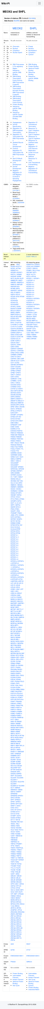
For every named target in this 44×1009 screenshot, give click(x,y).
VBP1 (22, 890)
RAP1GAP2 (19, 727)
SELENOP (14, 768)
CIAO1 (19, 357)
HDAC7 (20, 477)
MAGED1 (14, 601)
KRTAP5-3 (14, 569)
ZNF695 (13, 938)
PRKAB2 (19, 701)
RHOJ (21, 737)
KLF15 (33, 274)
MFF (20, 611)
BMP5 (18, 312)
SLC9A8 (21, 786)
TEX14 (21, 830)
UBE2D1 (13, 876)
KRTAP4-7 (14, 565)
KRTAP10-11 (15, 537)
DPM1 (13, 407)
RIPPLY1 (18, 739)
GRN (12, 473)
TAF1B (17, 820)
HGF (18, 481)
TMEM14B (14, 838)
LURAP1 (29, 314)
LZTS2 (34, 314)
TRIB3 (28, 334)
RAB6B (18, 723)
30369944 (16, 220)
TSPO (13, 862)
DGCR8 (18, 395)
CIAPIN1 (13, 359)
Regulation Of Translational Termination (32, 124)
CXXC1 (18, 385)
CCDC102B (18, 334)
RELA (17, 735)
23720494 (16, 198)
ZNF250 (13, 920)
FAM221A (20, 435)
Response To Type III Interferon (34, 137)
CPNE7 (13, 373)
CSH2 (17, 377)
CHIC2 (17, 353)
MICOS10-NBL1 (16, 613)
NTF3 (17, 655)
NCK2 (18, 641)
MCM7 (13, 607)
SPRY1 (13, 802)
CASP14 (19, 332)
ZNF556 (13, 930)
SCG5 (19, 760)
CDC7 (18, 342)
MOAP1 (18, 619)
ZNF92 (13, 940)
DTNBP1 (29, 270)
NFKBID (18, 647)
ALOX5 (17, 278)
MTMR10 (19, 631)
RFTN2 (21, 735)
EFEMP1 (14, 415)
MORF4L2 (14, 623)
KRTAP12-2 (14, 549)
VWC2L (18, 896)
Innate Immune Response (33, 153)
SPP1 (12, 800)
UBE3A (13, 878)
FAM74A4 (20, 439)
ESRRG (13, 429)
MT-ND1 (19, 629)
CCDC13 (13, 336)
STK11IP (14, 810)
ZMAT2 (13, 914)
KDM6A (13, 523)
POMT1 (20, 697)
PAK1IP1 (19, 671)
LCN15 (18, 587)
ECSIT (28, 256)
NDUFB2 (20, 643)
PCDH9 (13, 677)
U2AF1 (13, 874)
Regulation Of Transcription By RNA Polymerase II (18, 137)
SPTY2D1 (19, 804)
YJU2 (12, 906)
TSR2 (17, 862)
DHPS (13, 397)
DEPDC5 (13, 393)
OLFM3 (18, 661)
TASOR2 (13, 822)
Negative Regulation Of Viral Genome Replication (32, 147)
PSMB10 (13, 711)
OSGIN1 (20, 665)
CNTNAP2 (19, 365)
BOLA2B (19, 316)
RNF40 (18, 743)
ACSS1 (13, 268)
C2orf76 (13, 328)
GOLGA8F (14, 467)
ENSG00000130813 (32, 956)
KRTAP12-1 (14, 547)
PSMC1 (13, 713)
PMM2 (18, 689)
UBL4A (18, 878)
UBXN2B (19, 880)
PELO (22, 681)
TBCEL (13, 824)
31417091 (16, 190)
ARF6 (18, 288)
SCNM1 (18, 762)
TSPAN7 (21, 860)
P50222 (13, 962)
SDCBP (18, 764)
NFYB (13, 649)
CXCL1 (13, 383)
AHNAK (19, 274)
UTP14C (18, 886)
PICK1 (13, 685)
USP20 (21, 884)
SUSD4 (13, 818)
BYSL (12, 322)
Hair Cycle (16, 985)
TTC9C (18, 866)
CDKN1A (13, 349)
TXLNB (18, 870)
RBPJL (13, 733)
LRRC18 (13, 593)
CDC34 (13, 342)
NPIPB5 (13, 653)
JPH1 (17, 515)
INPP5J (17, 505)
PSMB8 (19, 711)
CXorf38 (13, 385)
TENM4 (28, 330)
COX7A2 (18, 369)
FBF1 (12, 443)
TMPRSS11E (15, 842)
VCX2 (12, 892)
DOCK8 (13, 405)
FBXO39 (13, 445)
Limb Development (17, 163)
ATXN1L (13, 306)
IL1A (16, 503)
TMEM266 (14, 840)
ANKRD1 (13, 282)
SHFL (33, 28)
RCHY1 (18, 733)
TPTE (12, 846)
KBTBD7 (13, 519)
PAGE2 (19, 669)
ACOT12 (18, 266)
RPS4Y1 (13, 749)
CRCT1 (13, 375)
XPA (17, 904)
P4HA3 (18, 667)
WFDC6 (18, 902)
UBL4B (13, 880)
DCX (12, 391)
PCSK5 (18, 677)
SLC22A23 (18, 776)
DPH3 (22, 405)
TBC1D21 (20, 822)
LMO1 (13, 591)
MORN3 (20, 623)
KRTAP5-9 (14, 573)
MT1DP (13, 631)
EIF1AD (18, 417)
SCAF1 (18, 757)
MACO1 (20, 599)
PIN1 (17, 685)
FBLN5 (22, 443)
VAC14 (13, 890)
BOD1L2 (18, 314)
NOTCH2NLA (30, 322)
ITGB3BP (14, 513)
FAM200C (20, 433)
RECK (13, 735)
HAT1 (16, 477)
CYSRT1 (20, 389)
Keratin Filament (18, 979)
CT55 (19, 379)
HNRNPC (14, 487)
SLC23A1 (14, 778)
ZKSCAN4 (21, 912)
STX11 (18, 812)
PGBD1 (13, 683)
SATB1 (13, 757)
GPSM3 (13, 471)
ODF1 (18, 657)
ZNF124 (13, 916)
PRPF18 (19, 707)
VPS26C (21, 894)
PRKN (18, 705)
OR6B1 (18, 663)
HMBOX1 (14, 485)
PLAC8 (13, 687)
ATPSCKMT (15, 304)
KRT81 (18, 531)
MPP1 (16, 625)
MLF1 (22, 615)
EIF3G (13, 419)
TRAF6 (13, 848)
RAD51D (19, 725)
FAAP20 (19, 431)
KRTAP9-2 (15, 575)
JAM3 (12, 515)
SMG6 (20, 790)
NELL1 (13, 647)
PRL (21, 705)
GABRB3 (14, 453)
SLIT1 (13, 788)
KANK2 (21, 515)
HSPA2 (19, 495)
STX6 (17, 814)
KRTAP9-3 (14, 577)
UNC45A (19, 882)
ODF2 (22, 657)
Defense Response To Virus (32, 158)
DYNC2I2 (19, 409)
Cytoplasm (16, 50)
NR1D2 (18, 653)
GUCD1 (19, 475)
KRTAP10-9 (14, 545)
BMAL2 (13, 312)
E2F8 (12, 413)
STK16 (19, 810)
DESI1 (19, 393)
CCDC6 (13, 338)
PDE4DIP (29, 324)
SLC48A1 (14, 784)
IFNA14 (17, 499)
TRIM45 (13, 854)
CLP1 (12, 363)
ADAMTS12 (14, 270)
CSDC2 (18, 375)
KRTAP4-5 (15, 563)
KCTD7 (13, 521)
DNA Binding (17, 96)
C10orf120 (18, 322)
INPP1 (13, 505)
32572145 (16, 240)
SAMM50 (14, 755)
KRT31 (28, 276)
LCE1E (13, 585)
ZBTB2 (18, 908)
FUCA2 (13, 451)
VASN (18, 890)
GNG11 (13, 461)
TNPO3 (13, 844)
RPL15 (22, 745)
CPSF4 (18, 373)
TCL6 (12, 830)
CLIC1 (18, 361)
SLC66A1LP (15, 786)
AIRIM (19, 276)
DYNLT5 (19, 411)
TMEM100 (18, 836)
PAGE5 (13, 671)
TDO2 (16, 830)
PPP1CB (13, 699)
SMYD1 (13, 792)
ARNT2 (17, 292)
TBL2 (17, 824)
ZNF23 (13, 918)
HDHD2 (13, 479)
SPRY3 (13, 804)
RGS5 (17, 737)
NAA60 (18, 637)
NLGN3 (17, 649)
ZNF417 (13, 926)
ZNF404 (13, 924)
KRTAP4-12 (14, 559)
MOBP (13, 621)
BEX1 (19, 310)
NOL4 (12, 651)
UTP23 (13, 888)
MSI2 (20, 627)
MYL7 (12, 635)
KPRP (18, 529)
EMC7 (21, 421)
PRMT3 (13, 707)
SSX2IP (29, 328)
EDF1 (16, 413)
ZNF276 (18, 920)
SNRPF (18, 792)
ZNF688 (13, 936)
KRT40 (33, 276)
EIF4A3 (17, 419)
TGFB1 (18, 832)
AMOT (20, 280)
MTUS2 (28, 320)
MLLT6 (13, 617)
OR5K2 (13, 663)
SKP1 (12, 776)
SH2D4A (13, 772)
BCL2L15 (14, 310)
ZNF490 (13, 928)
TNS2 (32, 332)
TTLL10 (13, 868)
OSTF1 (13, 667)
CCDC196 (20, 336)
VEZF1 (20, 892)
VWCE (13, 898)
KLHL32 (17, 527)
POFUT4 (13, 693)
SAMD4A (18, 753)
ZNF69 (18, 936)
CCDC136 (29, 266)
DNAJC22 (14, 403)
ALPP (22, 278)
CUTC (19, 381)
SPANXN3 (14, 796)
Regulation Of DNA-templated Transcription (18, 130)
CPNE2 (13, 371)
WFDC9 (13, 904)
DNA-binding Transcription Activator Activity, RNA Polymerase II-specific (18, 90)
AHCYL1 (13, 274)
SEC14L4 (14, 766)
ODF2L (13, 659)
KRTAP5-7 (29, 308)
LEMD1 (13, 589)
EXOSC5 (13, 431)
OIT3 (21, 659)
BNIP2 (13, 314)
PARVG (13, 675)
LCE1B (16, 583)
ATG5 (17, 296)
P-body (30, 46)
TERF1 (34, 330)
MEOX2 (17, 28)
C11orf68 (20, 324)
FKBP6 (20, 447)
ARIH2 (20, 290)
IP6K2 (13, 509)
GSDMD (17, 473)
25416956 (32, 18)
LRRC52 (13, 595)
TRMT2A (20, 858)
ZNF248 (18, 918)
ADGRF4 (13, 272)
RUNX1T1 (14, 751)
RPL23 (13, 747)
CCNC (13, 340)
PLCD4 (13, 689)
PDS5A (17, 681)
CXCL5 (18, 383)
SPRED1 (18, 800)
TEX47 (13, 832)
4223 (12, 944)
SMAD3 (17, 788)
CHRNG (19, 355)
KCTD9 (18, 521)
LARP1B (20, 581)
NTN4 (21, 655)
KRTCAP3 (15, 579)
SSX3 (18, 806)
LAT (12, 583)
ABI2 (18, 264)
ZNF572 (13, 932)
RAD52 (13, 727)
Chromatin (16, 46)
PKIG (21, 685)
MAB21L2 (14, 599)
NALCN (13, 639)
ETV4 (18, 429)
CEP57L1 (14, 351)
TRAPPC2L (19, 848)
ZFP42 (19, 910)
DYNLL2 (13, 411)
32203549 (21, 202)
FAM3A (13, 437)
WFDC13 (18, 900)
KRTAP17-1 (30, 296)
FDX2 (12, 447)
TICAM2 (17, 834)
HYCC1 (18, 497)
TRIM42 (18, 852)
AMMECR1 (14, 280)
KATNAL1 (18, 517)
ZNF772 (18, 938)
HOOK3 (18, 489)
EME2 (16, 423)
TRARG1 (13, 850)
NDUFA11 (14, 643)
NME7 (22, 649)
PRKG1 (13, 705)
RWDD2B (21, 751)
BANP (19, 308)
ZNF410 (18, 924)
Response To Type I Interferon (33, 129)
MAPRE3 (14, 605)
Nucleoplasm (32, 50)
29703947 (16, 234)
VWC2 (28, 338)
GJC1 (17, 457)
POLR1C (13, 695)
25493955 (16, 226)
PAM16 (13, 673)
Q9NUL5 (29, 962)
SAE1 (12, 753)
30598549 (16, 212)
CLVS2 (17, 363)
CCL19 (18, 338)
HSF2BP (29, 272)
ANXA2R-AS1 (15, 286)
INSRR (13, 507)
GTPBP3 (13, 475)
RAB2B (19, 721)
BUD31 (19, 320)
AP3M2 (13, 288)
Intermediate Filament (17, 976)
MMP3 (13, 619)
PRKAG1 (14, 703)
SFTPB (13, 770)
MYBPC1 (17, 633)
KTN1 (21, 579)
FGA (16, 447)
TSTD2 (19, 864)
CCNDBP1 (36, 266)
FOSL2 (13, 449)
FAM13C (13, 433)
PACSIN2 (14, 669)
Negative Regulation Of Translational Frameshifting (32, 169)
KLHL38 (13, 529)
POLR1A (20, 693)
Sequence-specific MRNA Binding (33, 78)
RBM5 (18, 731)
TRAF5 (17, 846)
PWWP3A (20, 717)
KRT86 (18, 533)
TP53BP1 (19, 844)
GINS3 (13, 457)
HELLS (18, 479)
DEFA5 (20, 391)
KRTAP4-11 (14, 557)
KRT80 (13, 531)
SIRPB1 (19, 774)
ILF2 (20, 503)
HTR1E (13, 497)
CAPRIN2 (20, 330)
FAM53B (19, 437)
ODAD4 (13, 657)
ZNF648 (18, 934)
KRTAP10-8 (14, 543)
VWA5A (13, 896)
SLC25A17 (14, 780)
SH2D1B (19, 770)
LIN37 (18, 589)
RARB (13, 729)
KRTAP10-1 (14, 535)
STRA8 (13, 812)
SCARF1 (13, 760)
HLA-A (13, 483)
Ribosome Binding (31, 73)
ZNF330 (18, 922)
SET (19, 768)
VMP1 (16, 894)
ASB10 (13, 294)
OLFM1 (13, 661)
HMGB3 (19, 485)
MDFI (17, 607)
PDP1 (12, 681)
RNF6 (17, 745)
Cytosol (30, 54)
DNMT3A (20, 403)
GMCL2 (13, 459)
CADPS (37, 264)
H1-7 (12, 477)
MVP (12, 633)
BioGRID (17, 21)
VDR (16, 892)
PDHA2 (18, 679)
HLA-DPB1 (18, 483)
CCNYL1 (18, 340)
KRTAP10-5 (14, 541)
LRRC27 (19, 593)
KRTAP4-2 (14, 561)
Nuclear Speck (17, 52)
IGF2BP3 (14, 501)
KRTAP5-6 (15, 571)
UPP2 (12, 884)
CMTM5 (13, 365)
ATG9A (22, 296)
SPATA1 (20, 796)
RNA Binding (32, 64)
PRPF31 (13, 709)
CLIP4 (22, 361)
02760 (13, 950)
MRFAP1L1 (14, 627)
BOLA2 (13, 316)
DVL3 (34, 270)
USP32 (13, 886)
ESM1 (13, 427)
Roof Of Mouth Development (17, 159)
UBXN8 (13, 882)
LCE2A (18, 585)
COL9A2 (18, 367)
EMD (12, 423)
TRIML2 (13, 856)
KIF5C (17, 525)
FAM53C (13, 439)
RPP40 (17, 747)
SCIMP (13, 762)
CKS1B (13, 361)
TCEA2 (13, 828)
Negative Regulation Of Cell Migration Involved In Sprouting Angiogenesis (17, 175)
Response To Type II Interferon (34, 133)
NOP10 (17, 651)
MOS (12, 625)
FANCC (13, 441)
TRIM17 (19, 850)
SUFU (19, 816)
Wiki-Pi (5, 3)
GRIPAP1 (19, 471)
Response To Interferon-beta (33, 141)
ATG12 (18, 294)
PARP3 (18, 673)
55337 (28, 944)
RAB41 (13, 723)
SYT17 (13, 820)
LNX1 (17, 591)
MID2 (12, 615)
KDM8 (18, 523)
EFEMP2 (20, 415)
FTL (22, 449)
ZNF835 (33, 338)
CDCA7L (13, 344)
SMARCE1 (14, 790)
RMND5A (14, 741)
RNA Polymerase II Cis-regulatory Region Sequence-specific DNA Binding (18, 69)
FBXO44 (19, 445)
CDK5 (17, 347)
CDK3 (12, 347)
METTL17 (20, 609)
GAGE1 (19, 453)
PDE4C (13, 679)
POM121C (14, 697)
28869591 (16, 210)
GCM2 (19, 455)
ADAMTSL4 (30, 264)
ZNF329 (13, 922)
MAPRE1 (21, 603)
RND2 (19, 741)
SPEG (13, 798)
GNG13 (18, 461)
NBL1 (17, 639)
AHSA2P (13, 276)
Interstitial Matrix (33, 989)
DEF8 (16, 391)
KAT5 (12, 517)
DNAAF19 (14, 401)
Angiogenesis (17, 122)
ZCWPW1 (14, 910)
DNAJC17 (21, 401)
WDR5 (13, 900)
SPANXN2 (14, 794)
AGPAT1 (20, 272)
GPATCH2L (14, 469)
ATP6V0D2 (14, 300)
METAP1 (13, 609)
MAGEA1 (29, 316)
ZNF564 (18, 930)
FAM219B (14, 435)
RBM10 (13, 731)
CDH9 (19, 344)
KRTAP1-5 (31, 280)
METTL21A (14, 611)
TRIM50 (18, 854)
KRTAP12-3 (14, 551)
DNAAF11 (19, 399)
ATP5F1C (14, 298)
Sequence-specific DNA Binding (17, 108)
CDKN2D (20, 349)
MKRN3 (17, 615)
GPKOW (21, 469)
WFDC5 (13, 902)
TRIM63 (34, 336)
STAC (12, 808)
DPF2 (18, 405)
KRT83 (13, 533)
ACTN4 (18, 268)
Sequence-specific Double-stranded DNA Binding (18, 115)
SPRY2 (18, 802)
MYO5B (17, 635)
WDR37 (17, 898)
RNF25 (13, 743)
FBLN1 (17, 443)
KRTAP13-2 (14, 555)
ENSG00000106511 (17, 956)
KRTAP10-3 (14, 539)
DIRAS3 (17, 397)
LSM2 (18, 595)
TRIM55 (29, 336)
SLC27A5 (21, 782)
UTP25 (18, 888)
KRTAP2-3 (29, 298)
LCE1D (21, 583)
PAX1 (18, 675)
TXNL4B (17, 872)
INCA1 (28, 274)
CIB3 (18, 359)
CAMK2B (14, 330)
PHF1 (18, 683)
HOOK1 (13, 489)
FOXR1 (18, 449)
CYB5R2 (13, 387)
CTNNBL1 (14, 381)
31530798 (16, 246)
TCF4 (34, 328)
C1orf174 (13, 326)
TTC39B (13, 866)
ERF (19, 425)
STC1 (17, 808)
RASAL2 (18, 729)
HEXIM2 (13, 481)
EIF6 (16, 421)
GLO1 (21, 457)
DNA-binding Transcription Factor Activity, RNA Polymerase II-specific (18, 80)
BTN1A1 (13, 320)
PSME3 (18, 715)
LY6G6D (19, 597)
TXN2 (12, 872)
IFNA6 (22, 499)
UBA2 (17, 874)
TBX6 (18, 826)
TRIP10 (18, 856)
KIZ (21, 525)
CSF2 (12, 377)
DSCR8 (22, 407)
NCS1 (22, 641)
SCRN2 (13, 764)
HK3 (21, 481)
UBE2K (19, 876)
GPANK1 (21, 467)
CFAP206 (20, 351)
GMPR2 (18, 459)
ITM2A (19, 513)
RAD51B (13, 725)
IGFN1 (19, 501)
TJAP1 (13, 836)
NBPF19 (34, 320)
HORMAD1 (14, 491)
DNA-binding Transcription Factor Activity (17, 100)
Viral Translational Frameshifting (34, 163)
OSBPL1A (14, 665)
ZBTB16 (13, 908)
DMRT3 (13, 399)
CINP (22, 359)
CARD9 (13, 332)
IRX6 (18, 511)
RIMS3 (13, 739)
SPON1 (17, 798)
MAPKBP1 (14, 603)
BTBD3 (13, 318)
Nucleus (15, 48)
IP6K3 (17, 509)
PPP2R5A (29, 326)
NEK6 (19, 645)
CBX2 (12, 334)
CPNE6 (18, 371)
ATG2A (13, 296)
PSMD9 (13, 715)
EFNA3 (13, 417)
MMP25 (21, 617)
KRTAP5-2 (16, 567)
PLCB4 (18, 687)
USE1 (17, 884)
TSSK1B (13, 864)
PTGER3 (13, 717)
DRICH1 (35, 268)
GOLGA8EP (15, 465)
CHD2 (12, 353)
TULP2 (18, 868)
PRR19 (19, 709)
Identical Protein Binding (33, 69)
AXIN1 (18, 306)
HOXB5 (20, 491)
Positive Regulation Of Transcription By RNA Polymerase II (18, 152)
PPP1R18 (20, 699)
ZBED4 (17, 906)
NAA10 (13, 637)
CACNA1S (19, 328)
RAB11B (13, 721)
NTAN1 (13, 655)
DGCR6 (13, 395)
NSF (22, 653)
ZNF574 (18, 932)
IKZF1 (13, 503)
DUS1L (13, 409)
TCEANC (19, 828)
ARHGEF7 (14, 290)
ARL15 (13, 292)
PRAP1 (13, 701)
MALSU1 (20, 601)
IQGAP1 (13, 511)
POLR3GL (20, 695)
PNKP (13, 691)
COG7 (13, 367)
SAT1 (19, 755)
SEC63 (19, 766)
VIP (12, 894)
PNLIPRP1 (18, 691)
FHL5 (38, 270)
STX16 (13, 814)
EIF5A (13, 421)
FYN (17, 451)
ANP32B (19, 284)
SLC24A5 (20, 778)
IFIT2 (12, 499)
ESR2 (17, 427)
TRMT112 (14, 858)
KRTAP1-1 (29, 278)
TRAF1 (37, 332)
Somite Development (17, 167)
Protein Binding (18, 104)
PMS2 (22, 689)
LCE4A (13, 587)
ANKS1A (13, 284)
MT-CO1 (13, 629)
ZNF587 (13, 934)
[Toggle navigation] (39, 3)
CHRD (22, 353)
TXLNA (13, 870)
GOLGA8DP (15, 463)
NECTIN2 (14, 645)
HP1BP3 (18, 493)
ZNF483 (18, 926)
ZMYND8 (19, 914)
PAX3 (22, 675)
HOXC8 (13, 493)
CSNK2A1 (14, 379)
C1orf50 (19, 326)
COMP (13, 369)
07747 (28, 950)
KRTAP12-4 (14, 553)
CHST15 (13, 357)
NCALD (13, 641)
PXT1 (12, 719)
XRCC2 (22, 904)
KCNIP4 (19, 519)
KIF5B (13, 525)
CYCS (19, 387)
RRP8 (19, 749)
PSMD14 (19, 713)
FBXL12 (34, 256)
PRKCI (19, 703)
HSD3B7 (13, 495)
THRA (13, 834)
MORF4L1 (18, 621)
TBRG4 (13, 826)
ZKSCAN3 (14, 912)
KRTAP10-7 (30, 288)
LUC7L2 (13, 597)
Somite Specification (17, 125)
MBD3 (19, 605)
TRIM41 (13, 852)
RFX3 (12, 737)
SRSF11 (13, 806)
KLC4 (12, 527)
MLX (17, 617)
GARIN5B (14, 455)
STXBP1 (13, 816)
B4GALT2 (14, 308)
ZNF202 (18, 916)
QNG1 (17, 719)
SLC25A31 (14, 782)
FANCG (18, 441)
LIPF (21, 589)
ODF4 (18, 659)
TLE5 (28, 332)
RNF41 (13, 745)
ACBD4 (13, 266)
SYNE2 (18, 818)
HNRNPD (20, 487)
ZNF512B (19, 928)
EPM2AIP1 (14, 425)
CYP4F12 (14, 389)
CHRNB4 (13, 355)
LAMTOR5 (14, 581)
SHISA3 (13, 774)
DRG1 (17, 407)
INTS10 (18, 507)
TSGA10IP (14, 860)
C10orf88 (13, 324)
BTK (17, 318)
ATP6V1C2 (14, 302)
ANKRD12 (20, 282)
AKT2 (12, 278)
